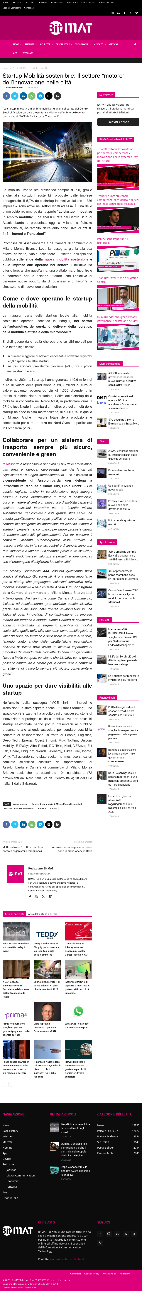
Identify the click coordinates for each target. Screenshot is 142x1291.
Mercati (7, 1142)
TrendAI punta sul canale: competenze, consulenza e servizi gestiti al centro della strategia (118, 199)
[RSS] (124, 13)
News (16, 44)
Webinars (28, 53)
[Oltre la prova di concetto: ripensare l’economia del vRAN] (47, 1011)
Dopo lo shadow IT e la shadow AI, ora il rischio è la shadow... (75, 1170)
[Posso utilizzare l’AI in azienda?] (101, 473)
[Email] (49, 96)
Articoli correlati (14, 914)
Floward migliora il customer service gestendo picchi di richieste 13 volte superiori (75, 1069)
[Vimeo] (136, 13)
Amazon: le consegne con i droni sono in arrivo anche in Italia (72, 849)
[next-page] (11, 1084)
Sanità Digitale (88, 2)
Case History (63, 44)
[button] (135, 44)
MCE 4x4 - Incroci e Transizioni (18, 808)
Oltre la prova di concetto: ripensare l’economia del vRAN (45, 1027)
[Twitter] (130, 13)
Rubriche (8, 1164)
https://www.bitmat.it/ (39, 873)
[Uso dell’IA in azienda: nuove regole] (101, 488)
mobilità (42, 808)
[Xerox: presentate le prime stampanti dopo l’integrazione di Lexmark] (101, 573)
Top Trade (29, 2)
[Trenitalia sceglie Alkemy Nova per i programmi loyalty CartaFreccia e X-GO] (78, 931)
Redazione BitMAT (15, 87)
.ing (5, 1192)
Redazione (125, 1273)
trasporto (12, 464)
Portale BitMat (19, 68)
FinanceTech (10, 1198)
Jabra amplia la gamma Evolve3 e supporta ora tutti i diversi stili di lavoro (123, 555)
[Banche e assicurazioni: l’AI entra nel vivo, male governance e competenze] (101, 752)
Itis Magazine (57, 2)
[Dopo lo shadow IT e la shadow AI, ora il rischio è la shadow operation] (54, 1169)
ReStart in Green (106, 2)
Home (6, 68)
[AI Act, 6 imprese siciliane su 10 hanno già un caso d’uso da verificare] (101, 453)
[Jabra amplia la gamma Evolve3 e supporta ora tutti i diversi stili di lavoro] (101, 554)
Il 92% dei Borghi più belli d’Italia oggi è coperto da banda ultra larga (122, 660)
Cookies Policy (91, 1273)
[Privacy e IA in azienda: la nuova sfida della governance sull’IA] (101, 504)
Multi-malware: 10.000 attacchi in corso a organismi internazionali (23, 849)
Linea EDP (42, 2)
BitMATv (17, 2)
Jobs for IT (12, 1170)
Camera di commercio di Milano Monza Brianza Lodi (56, 804)
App (15, 53)
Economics (13, 1181)
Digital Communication (20, 1175)
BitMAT (6, 2)
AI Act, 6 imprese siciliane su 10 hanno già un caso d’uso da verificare (123, 454)
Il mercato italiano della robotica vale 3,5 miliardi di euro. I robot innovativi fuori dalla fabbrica (47, 1069)
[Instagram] (112, 13)
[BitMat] (71, 28)
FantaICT (11, 1186)
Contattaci (29, 7)
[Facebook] (106, 13)
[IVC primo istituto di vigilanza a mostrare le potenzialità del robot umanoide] (78, 969)
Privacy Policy (109, 1273)
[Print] (57, 96)
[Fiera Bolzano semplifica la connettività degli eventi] (16, 931)
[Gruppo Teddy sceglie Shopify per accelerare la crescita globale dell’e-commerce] (47, 931)
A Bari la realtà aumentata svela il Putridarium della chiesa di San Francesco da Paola (16, 989)
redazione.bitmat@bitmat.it (69, 1259)
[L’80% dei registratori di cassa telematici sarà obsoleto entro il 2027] (47, 969)
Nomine (7, 1147)
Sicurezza (45, 44)
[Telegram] (40, 96)
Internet (29, 44)
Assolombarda (20, 804)
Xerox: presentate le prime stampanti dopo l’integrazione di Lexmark (123, 575)
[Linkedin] (118, 13)
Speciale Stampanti (12, 7)
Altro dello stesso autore (43, 914)
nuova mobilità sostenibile (66, 259)
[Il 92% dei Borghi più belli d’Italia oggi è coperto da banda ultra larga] (101, 659)
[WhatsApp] (32, 96)
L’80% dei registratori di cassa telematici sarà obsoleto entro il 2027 (47, 985)
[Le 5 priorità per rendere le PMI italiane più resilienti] (101, 678)
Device (7, 1158)
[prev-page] (5, 1084)
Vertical (113, 44)
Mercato (98, 44)
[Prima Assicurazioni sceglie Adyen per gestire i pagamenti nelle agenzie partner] (16, 1011)
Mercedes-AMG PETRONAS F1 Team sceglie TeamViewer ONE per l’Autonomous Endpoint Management (123, 637)
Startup (53, 808)
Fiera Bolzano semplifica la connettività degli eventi (16, 947)
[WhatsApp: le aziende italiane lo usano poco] (78, 1011)
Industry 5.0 (72, 2)
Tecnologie (81, 44)
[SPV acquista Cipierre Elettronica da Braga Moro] (101, 422)
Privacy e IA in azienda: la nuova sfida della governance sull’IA (123, 505)
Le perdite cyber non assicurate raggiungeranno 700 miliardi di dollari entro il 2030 (122, 804)
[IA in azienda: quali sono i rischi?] (101, 523)
